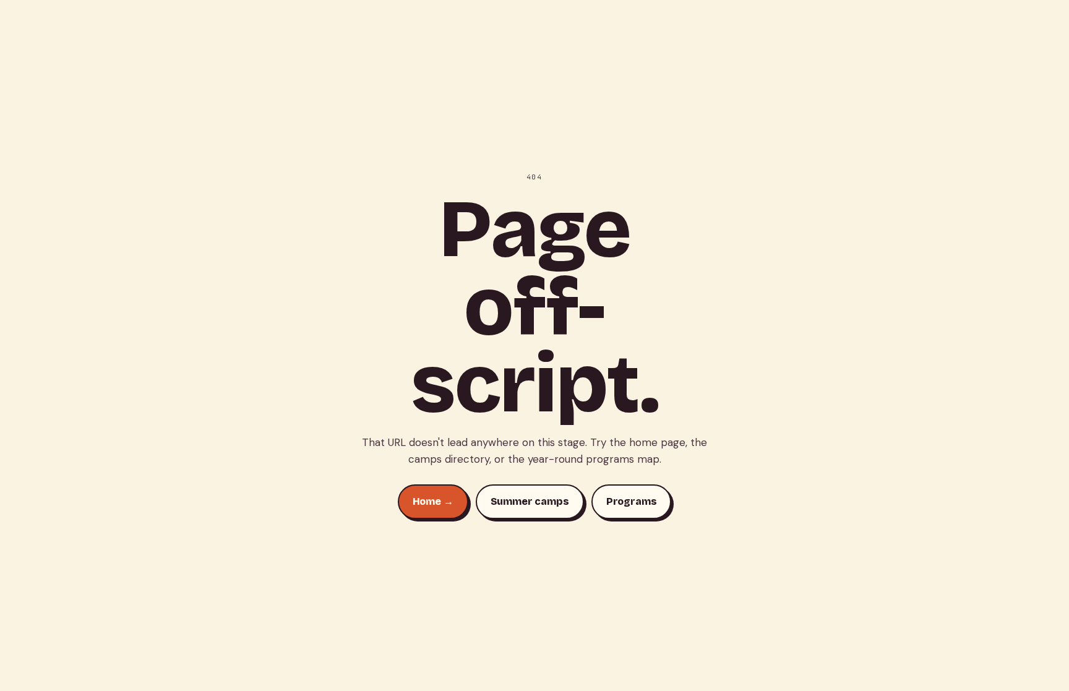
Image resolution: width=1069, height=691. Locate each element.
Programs (631, 501)
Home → (433, 501)
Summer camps (530, 501)
